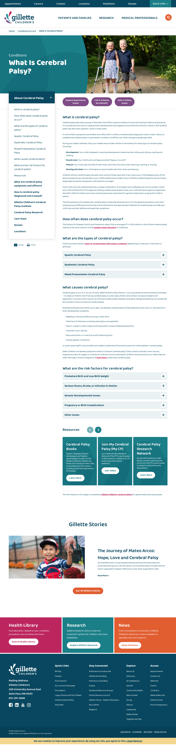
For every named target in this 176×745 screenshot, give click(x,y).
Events (92, 685)
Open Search (168, 17)
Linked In (17, 705)
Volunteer (59, 704)
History (129, 704)
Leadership (131, 709)
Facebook (11, 705)
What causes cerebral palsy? (29, 159)
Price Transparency (158, 704)
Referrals (154, 681)
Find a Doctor (61, 681)
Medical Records (157, 695)
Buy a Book (94, 704)
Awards (129, 685)
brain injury (102, 357)
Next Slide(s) (98, 430)
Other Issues (72, 415)
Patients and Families (74, 18)
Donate (132, 4)
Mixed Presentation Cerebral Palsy (30, 151)
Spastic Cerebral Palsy (26, 136)
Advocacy (130, 676)
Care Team (20, 219)
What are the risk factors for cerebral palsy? (29, 167)
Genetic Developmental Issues (82, 395)
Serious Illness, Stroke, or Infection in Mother (91, 386)
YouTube (23, 705)
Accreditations (132, 681)
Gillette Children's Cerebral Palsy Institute (30, 204)
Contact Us (155, 676)
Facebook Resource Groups (101, 690)
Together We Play (134, 719)
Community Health (134, 690)
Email (21, 245)
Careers (38, 4)
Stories (18, 225)
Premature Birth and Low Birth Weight (87, 376)
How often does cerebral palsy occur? (31, 118)
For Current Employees (65, 685)
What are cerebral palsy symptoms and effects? (28, 184)
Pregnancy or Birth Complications (84, 405)
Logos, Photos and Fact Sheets (68, 695)
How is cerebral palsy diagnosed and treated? (28, 194)
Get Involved (131, 695)
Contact (60, 4)
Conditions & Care (27, 31)
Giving (129, 700)
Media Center (132, 714)
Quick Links (159, 4)
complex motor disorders (104, 227)
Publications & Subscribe (100, 671)
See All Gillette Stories (88, 591)
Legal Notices (125, 731)
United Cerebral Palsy (64, 700)
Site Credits (148, 731)
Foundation (60, 690)
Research (106, 18)
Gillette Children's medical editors (116, 494)
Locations (84, 4)
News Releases (130, 645)
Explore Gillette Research (83, 645)
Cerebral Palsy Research (28, 212)
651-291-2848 (17, 698)
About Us (130, 671)
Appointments (13, 4)
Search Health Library (23, 642)
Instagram (29, 705)
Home (12, 31)
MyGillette (109, 4)
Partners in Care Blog (98, 681)
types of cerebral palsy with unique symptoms (106, 243)
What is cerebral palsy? (26, 109)
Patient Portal (156, 700)
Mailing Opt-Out (160, 731)
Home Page (19, 17)
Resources (20, 175)
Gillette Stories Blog (98, 676)
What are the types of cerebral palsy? (30, 128)
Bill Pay (58, 671)
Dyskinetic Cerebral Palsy (28, 142)
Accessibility (137, 731)
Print (33, 245)
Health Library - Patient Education (104, 700)
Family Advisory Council (99, 695)
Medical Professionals (139, 18)
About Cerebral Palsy (29, 98)
